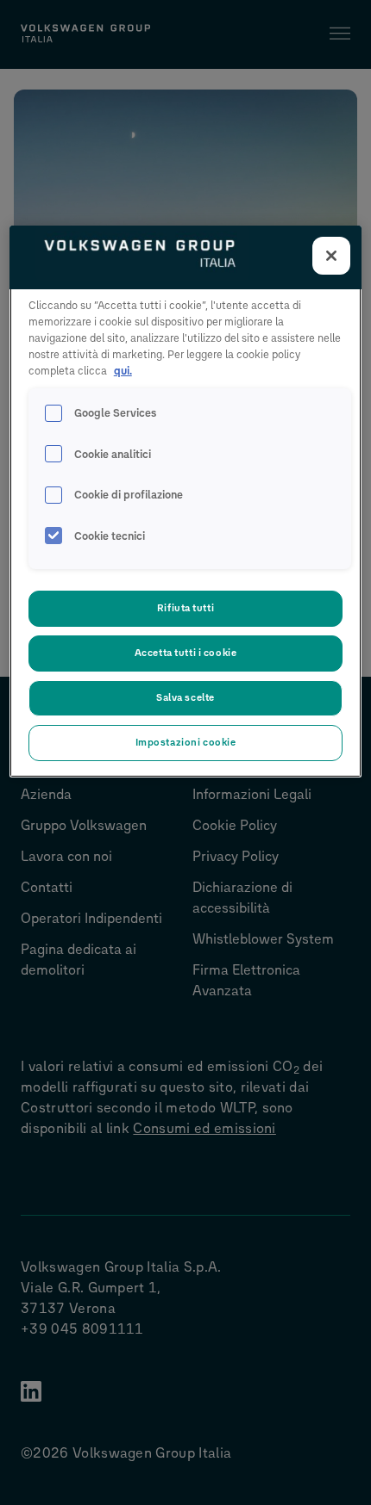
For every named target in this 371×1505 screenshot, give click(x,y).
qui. (123, 370)
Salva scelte (185, 697)
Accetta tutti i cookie (186, 653)
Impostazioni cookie (185, 742)
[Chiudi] (331, 256)
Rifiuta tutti (185, 608)
